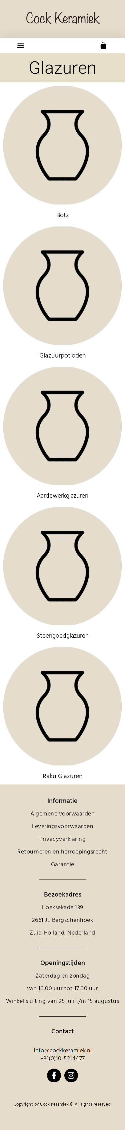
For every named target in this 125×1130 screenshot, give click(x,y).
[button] (20, 45)
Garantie (62, 865)
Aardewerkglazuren (62, 496)
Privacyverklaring (62, 839)
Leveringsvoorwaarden (62, 826)
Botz (62, 215)
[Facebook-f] (54, 1075)
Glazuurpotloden (62, 356)
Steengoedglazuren (63, 636)
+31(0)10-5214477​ (62, 1059)
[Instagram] (71, 1075)
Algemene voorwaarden (62, 814)
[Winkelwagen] (103, 45)
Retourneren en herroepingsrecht (62, 852)
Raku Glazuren (63, 776)
